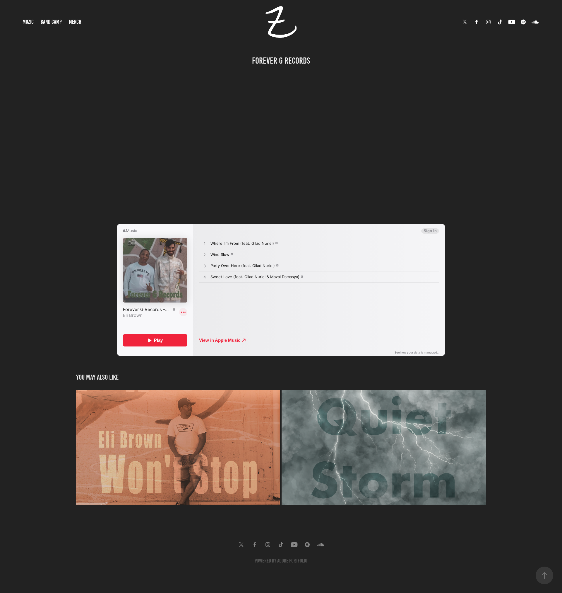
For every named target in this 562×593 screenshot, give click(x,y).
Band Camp (51, 22)
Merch (75, 22)
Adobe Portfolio (292, 561)
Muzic (28, 22)
